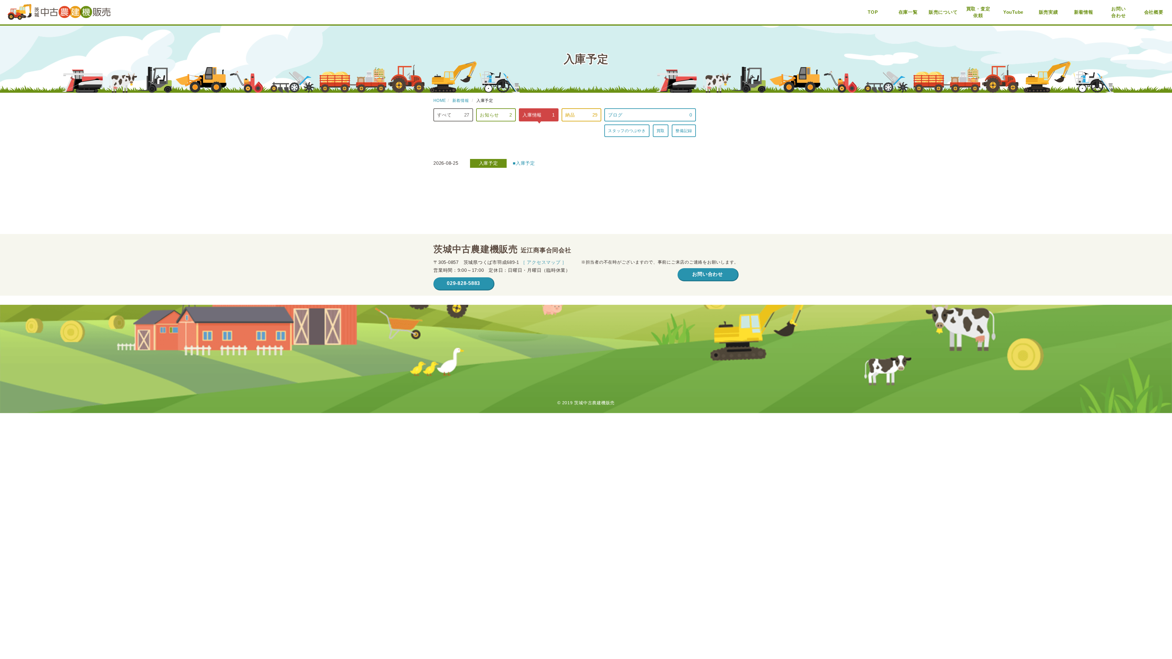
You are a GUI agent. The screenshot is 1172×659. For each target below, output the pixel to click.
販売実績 (1048, 12)
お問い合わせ (1118, 12)
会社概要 (1153, 12)
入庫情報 (539, 114)
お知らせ (496, 114)
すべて (453, 114)
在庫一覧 (908, 12)
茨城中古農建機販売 (59, 12)
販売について (943, 12)
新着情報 (1083, 12)
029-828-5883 (463, 283)
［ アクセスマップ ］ (544, 262)
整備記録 (683, 130)
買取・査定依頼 (978, 12)
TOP (873, 12)
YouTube (1013, 12)
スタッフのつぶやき (627, 130)
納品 (581, 114)
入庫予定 (488, 163)
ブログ (650, 114)
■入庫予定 (524, 163)
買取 (661, 130)
